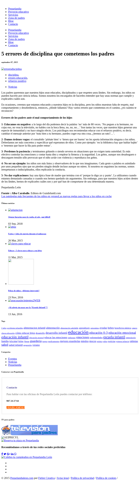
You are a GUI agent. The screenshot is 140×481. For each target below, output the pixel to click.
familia (5, 341)
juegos (44, 341)
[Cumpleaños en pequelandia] (26, 457)
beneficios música (123, 328)
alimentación (53, 327)
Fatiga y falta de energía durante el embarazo (27, 234)
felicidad (13, 341)
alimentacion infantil (34, 327)
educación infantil (15, 337)
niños (105, 341)
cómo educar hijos (25, 332)
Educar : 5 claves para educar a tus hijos (25, 250)
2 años (3, 328)
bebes (111, 327)
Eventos (12, 358)
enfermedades (96, 337)
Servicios (13, 14)
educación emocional (122, 332)
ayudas (103, 327)
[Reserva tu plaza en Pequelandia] (20, 440)
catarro (134, 328)
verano (36, 344)
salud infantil (16, 344)
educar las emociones (55, 337)
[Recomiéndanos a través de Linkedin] (12, 454)
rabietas (134, 341)
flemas (26, 341)
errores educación (17, 77)
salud (4, 344)
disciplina (13, 74)
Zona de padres (16, 17)
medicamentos (53, 341)
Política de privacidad (82, 478)
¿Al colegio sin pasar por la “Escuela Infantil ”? (28, 307)
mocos (92, 341)
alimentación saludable (69, 328)
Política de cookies (106, 478)
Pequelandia (14, 8)
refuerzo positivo (17, 81)
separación (27, 345)
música (99, 341)
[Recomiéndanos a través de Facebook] (2, 454)
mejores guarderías (70, 341)
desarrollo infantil (56, 332)
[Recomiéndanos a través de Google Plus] (8, 454)
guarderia (36, 341)
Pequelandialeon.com (21, 478)
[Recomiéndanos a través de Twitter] (5, 454)
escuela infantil (114, 337)
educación (78, 332)
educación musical (36, 338)
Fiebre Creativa (46, 478)
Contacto (13, 24)
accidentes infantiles (15, 328)
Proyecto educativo (18, 11)
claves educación (8, 333)
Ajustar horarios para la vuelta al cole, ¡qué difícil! (29, 217)
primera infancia (122, 341)
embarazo (72, 338)
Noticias (12, 86)
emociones (82, 337)
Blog (10, 21)
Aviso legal (63, 478)
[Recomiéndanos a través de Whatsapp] (15, 454)
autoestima (94, 328)
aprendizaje (84, 328)
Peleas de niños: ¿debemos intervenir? (23, 291)
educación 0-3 (98, 332)
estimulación (131, 338)
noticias (111, 341)
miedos (85, 341)
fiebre (21, 341)
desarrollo (40, 333)
